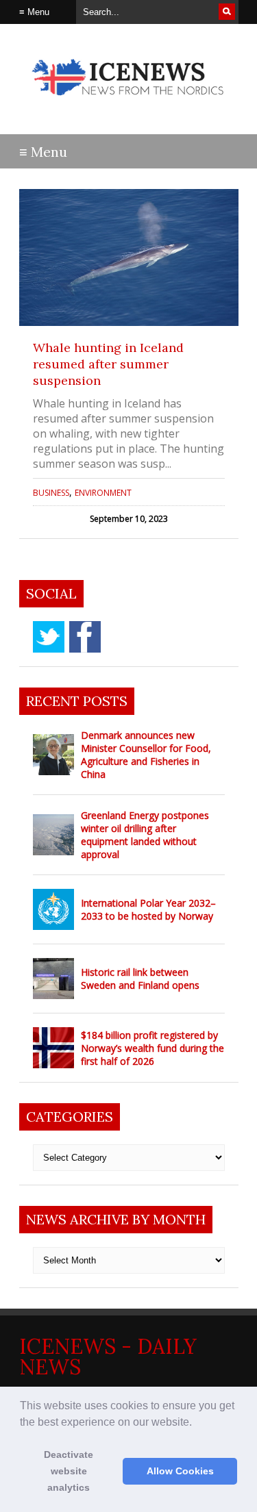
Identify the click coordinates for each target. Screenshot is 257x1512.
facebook (85, 637)
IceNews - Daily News (108, 1356)
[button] (197, 1423)
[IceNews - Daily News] (128, 102)
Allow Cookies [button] (180, 1470)
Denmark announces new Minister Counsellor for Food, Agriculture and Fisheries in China (146, 755)
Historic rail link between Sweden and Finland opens (140, 979)
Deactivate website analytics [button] (68, 1471)
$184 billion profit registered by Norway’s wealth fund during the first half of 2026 (152, 1048)
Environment (103, 493)
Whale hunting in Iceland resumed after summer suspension (108, 364)
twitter (48, 637)
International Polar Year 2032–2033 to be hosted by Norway (148, 909)
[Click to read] (128, 257)
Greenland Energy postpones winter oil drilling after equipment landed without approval (145, 835)
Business (51, 493)
